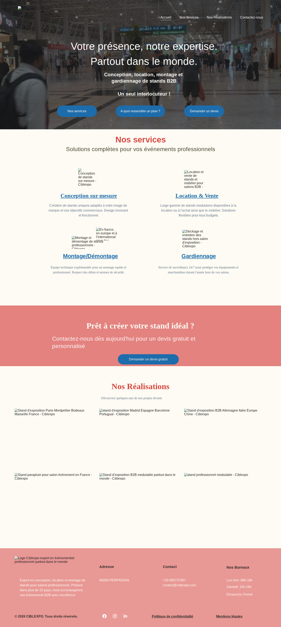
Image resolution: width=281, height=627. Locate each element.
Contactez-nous (251, 17)
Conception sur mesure (88, 195)
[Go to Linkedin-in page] (125, 616)
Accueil (165, 17)
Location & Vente (196, 195)
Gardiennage (198, 256)
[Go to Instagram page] (115, 616)
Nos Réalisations (219, 17)
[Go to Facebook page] (104, 616)
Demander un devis (204, 111)
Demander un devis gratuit (148, 359)
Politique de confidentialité (172, 616)
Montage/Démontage (90, 256)
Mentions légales (229, 616)
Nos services (189, 17)
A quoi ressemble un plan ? (140, 111)
